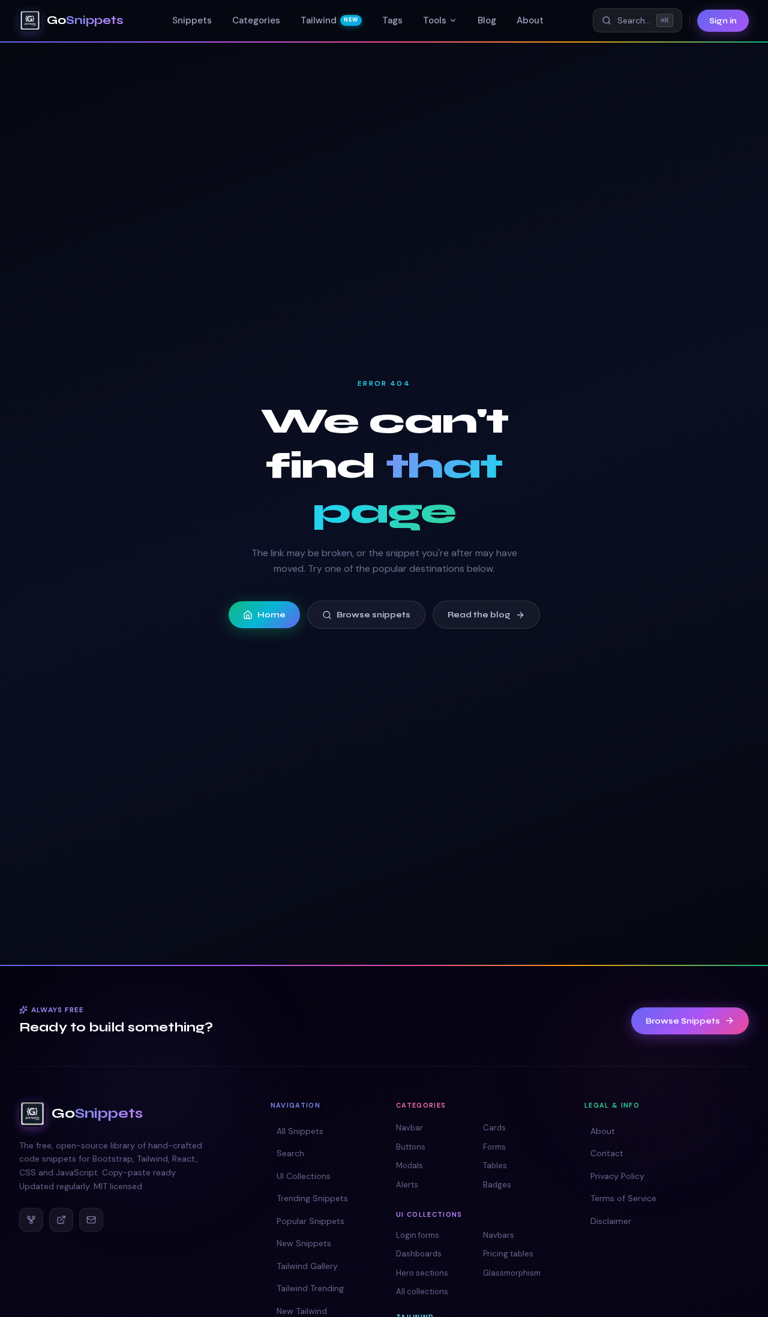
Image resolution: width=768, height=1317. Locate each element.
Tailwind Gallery (307, 1266)
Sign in (723, 21)
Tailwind (329, 20)
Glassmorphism (512, 1273)
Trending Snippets (312, 1198)
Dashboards (419, 1254)
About (530, 20)
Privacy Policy (617, 1176)
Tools (434, 20)
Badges (497, 1185)
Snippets (192, 20)
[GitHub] (31, 1220)
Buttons (410, 1147)
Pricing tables (508, 1254)
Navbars (498, 1235)
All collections (422, 1291)
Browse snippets (373, 615)
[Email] (91, 1220)
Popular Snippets (310, 1221)
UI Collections (304, 1176)
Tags (392, 20)
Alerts (407, 1185)
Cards (494, 1128)
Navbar (409, 1128)
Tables (495, 1165)
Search (290, 1153)
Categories (256, 20)
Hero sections (422, 1273)
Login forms (417, 1235)
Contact (606, 1153)
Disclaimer (610, 1221)
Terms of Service (623, 1198)
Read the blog (479, 615)
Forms (494, 1147)
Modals (409, 1165)
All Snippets (300, 1131)
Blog (487, 20)
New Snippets (304, 1243)
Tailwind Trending (310, 1288)
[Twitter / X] (61, 1220)
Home (271, 615)
